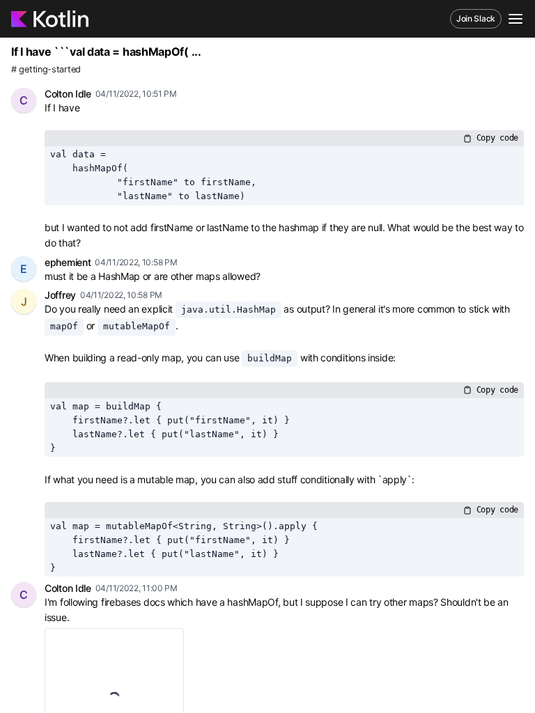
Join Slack (475, 18)
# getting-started (46, 69)
